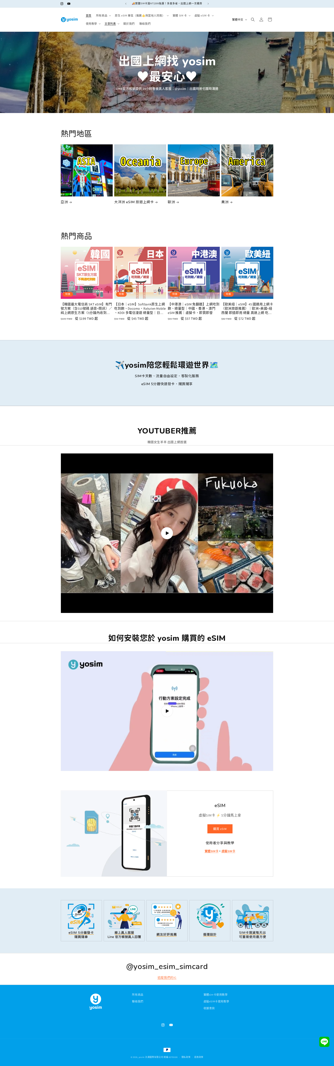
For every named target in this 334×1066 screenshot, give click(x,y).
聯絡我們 (137, 1001)
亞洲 (64, 202)
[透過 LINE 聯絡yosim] (324, 1043)
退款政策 (198, 1057)
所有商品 (137, 994)
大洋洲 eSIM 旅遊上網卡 (134, 202)
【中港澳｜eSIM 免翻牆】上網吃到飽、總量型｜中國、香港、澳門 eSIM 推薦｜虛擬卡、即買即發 (194, 308)
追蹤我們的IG (167, 978)
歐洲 (171, 202)
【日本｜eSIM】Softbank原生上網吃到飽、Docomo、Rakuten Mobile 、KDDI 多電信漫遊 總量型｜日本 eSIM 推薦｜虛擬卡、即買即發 (140, 308)
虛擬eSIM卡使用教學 (216, 1001)
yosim (142, 1057)
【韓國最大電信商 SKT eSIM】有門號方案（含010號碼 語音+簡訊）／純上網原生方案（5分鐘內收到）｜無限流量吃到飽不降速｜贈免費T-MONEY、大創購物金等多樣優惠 (86, 308)
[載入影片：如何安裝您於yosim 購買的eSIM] (167, 711)
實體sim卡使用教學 (216, 994)
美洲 (224, 202)
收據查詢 (209, 1008)
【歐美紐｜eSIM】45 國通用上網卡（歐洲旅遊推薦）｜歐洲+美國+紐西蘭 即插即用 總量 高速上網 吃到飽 (247, 308)
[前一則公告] (126, 3)
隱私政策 (186, 1057)
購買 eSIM (220, 829)
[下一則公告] (208, 3)
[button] (103, 15)
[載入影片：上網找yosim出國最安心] (167, 533)
